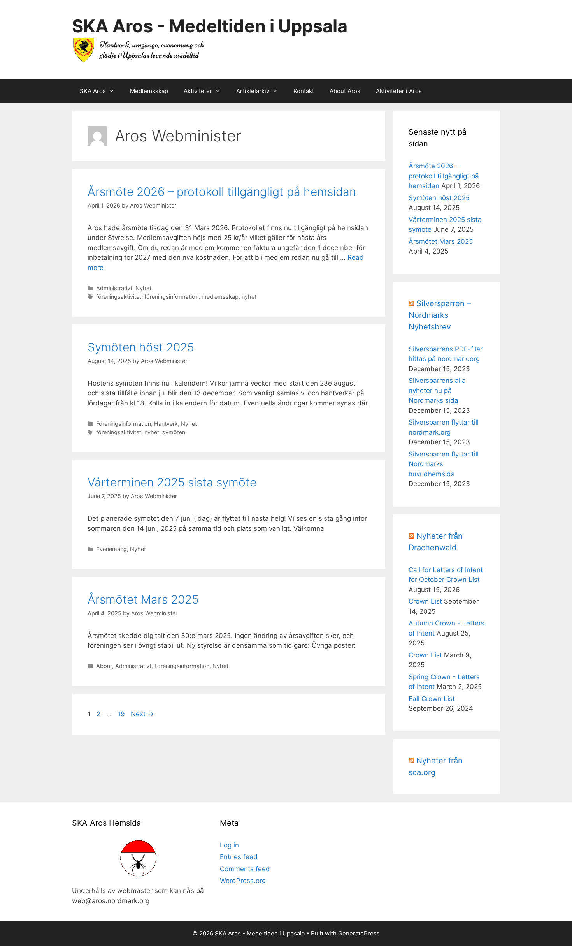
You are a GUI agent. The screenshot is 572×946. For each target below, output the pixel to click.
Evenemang (111, 549)
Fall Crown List (432, 699)
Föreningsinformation (123, 423)
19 (122, 714)
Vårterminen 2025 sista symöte (172, 482)
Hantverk (166, 423)
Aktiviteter (198, 91)
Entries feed (239, 857)
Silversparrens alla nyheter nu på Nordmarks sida (437, 390)
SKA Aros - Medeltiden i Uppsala (209, 26)
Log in (229, 845)
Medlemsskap (149, 91)
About (104, 665)
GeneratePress (359, 933)
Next (142, 714)
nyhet (249, 296)
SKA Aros (93, 91)
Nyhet (143, 288)
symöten (173, 432)
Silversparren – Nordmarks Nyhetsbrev (440, 315)
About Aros (345, 91)
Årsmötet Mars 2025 (143, 599)
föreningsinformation (171, 296)
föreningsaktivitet (118, 296)
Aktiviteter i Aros (399, 91)
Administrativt (114, 288)
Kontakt (303, 91)
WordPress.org (243, 880)
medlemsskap (220, 296)
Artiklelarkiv (252, 91)
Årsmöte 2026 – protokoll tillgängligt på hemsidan (222, 192)
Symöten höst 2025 (141, 347)
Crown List (425, 601)
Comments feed (245, 869)
